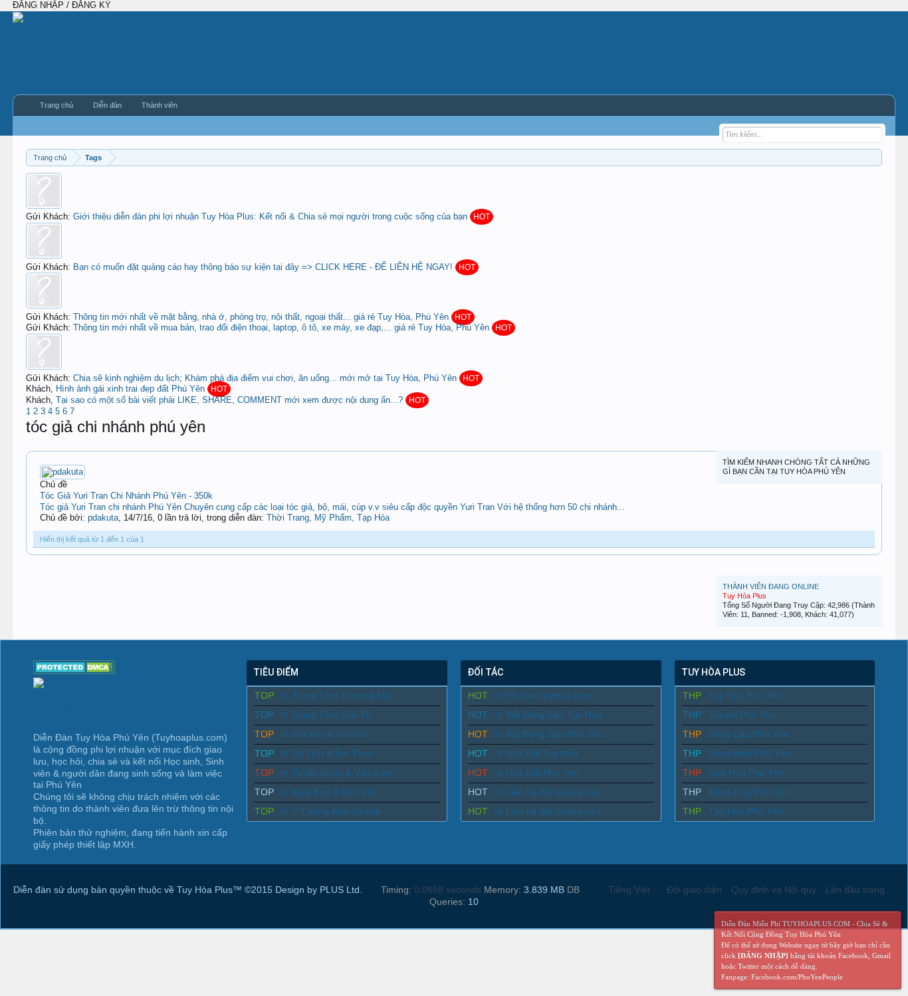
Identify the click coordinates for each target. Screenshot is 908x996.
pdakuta (103, 518)
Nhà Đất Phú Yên (542, 772)
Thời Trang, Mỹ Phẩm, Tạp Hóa (328, 518)
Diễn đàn (107, 105)
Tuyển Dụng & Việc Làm (343, 772)
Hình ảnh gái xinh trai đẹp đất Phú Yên (130, 389)
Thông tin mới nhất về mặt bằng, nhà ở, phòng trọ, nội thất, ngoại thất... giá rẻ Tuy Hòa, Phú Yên (261, 317)
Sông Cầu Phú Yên (749, 734)
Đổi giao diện (694, 889)
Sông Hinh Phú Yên (750, 753)
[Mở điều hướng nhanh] (873, 157)
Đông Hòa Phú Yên (749, 792)
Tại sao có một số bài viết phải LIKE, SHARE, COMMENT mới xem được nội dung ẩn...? (229, 400)
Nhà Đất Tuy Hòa (542, 753)
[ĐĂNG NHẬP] (763, 955)
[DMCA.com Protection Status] (74, 671)
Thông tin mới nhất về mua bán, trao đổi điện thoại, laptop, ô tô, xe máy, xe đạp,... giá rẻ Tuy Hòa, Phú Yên (281, 327)
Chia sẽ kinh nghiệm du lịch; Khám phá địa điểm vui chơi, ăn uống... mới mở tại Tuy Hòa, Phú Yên (265, 378)
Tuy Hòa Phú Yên (745, 695)
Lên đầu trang (855, 889)
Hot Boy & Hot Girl (330, 734)
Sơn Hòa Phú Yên (746, 772)
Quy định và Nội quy (773, 889)
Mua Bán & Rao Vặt (333, 792)
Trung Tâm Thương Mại (342, 695)
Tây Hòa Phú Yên (746, 811)
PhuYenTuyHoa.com (549, 695)
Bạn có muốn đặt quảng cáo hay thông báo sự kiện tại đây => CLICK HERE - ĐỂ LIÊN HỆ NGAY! (263, 267)
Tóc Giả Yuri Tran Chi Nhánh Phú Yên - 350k (126, 496)
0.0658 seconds (447, 889)
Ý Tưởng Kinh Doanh (336, 811)
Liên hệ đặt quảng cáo (553, 792)
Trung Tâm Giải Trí (332, 714)
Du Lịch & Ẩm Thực (333, 753)
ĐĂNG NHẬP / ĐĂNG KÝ (62, 5)
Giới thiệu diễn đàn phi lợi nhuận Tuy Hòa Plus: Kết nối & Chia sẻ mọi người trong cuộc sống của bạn (270, 216)
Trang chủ (56, 105)
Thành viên (159, 105)
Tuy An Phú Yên (742, 714)
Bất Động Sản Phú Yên (554, 734)
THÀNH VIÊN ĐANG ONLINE (771, 586)
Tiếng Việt (629, 889)
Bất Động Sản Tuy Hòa (554, 714)
